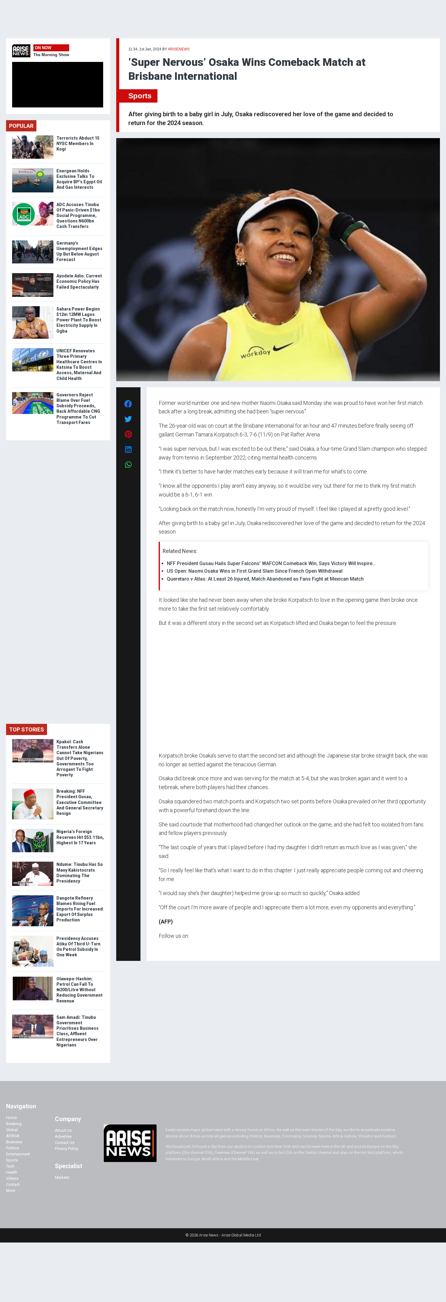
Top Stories (26, 729)
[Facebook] (159, 947)
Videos (12, 1178)
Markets (62, 1177)
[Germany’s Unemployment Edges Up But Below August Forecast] (32, 241)
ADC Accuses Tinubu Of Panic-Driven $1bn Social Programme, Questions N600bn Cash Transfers (78, 215)
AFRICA (12, 1136)
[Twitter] (162, 947)
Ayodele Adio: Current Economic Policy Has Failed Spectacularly (79, 281)
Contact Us (64, 1142)
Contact (13, 1184)
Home (11, 1117)
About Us (63, 1130)
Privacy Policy (66, 1148)
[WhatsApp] (167, 947)
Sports (139, 96)
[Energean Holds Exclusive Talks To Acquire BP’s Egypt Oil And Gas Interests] (32, 169)
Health (11, 1172)
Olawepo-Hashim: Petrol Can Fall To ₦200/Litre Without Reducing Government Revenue (79, 989)
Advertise (63, 1136)
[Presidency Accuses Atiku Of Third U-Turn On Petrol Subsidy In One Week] (32, 937)
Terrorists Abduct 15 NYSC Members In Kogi (78, 143)
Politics (12, 1148)
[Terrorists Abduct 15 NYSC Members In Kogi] (32, 136)
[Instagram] (165, 947)
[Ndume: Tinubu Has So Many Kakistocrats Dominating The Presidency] (32, 863)
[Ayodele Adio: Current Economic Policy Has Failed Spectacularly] (32, 274)
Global (12, 1129)
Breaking (14, 1123)
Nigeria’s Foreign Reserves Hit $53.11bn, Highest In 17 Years (80, 837)
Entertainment (18, 1154)
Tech (10, 1166)
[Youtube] (170, 947)
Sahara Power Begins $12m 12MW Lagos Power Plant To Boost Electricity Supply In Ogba (78, 320)
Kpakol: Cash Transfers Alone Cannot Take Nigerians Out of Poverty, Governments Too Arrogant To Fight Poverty (79, 758)
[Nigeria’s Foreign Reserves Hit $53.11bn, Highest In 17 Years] (32, 830)
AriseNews (179, 49)
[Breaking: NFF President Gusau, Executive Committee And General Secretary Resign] (32, 790)
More (10, 1190)
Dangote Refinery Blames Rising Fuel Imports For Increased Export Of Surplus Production (79, 909)
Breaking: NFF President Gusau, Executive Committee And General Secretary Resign (79, 802)
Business (14, 1142)
